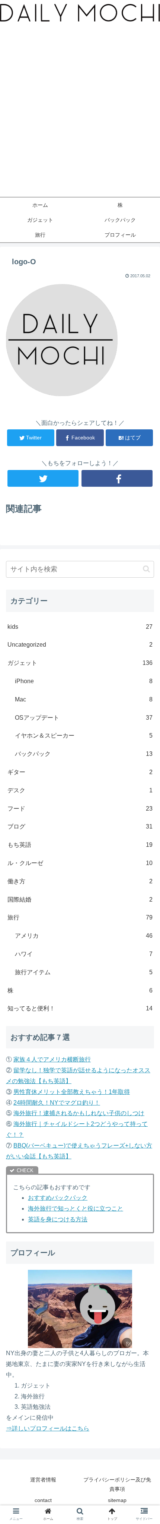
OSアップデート (84, 717)
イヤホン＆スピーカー (84, 735)
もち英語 (80, 845)
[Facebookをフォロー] (117, 478)
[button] (146, 569)
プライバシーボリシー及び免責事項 (117, 1484)
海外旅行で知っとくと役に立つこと (75, 1208)
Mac (84, 699)
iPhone (84, 681)
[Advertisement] (80, 113)
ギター (80, 772)
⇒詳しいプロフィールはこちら (47, 1428)
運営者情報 (43, 1480)
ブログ (80, 826)
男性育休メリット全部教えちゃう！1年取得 (71, 1092)
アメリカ (84, 936)
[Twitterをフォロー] (43, 478)
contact (43, 1500)
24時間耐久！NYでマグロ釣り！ (56, 1102)
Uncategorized (80, 644)
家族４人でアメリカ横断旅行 (52, 1059)
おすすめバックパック (57, 1198)
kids (80, 627)
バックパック (84, 754)
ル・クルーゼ (80, 863)
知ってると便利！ (80, 1008)
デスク (80, 790)
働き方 (80, 881)
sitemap (117, 1500)
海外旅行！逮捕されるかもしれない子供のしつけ (78, 1113)
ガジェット (80, 663)
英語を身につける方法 (57, 1219)
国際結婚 (80, 899)
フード (80, 808)
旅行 (80, 917)
